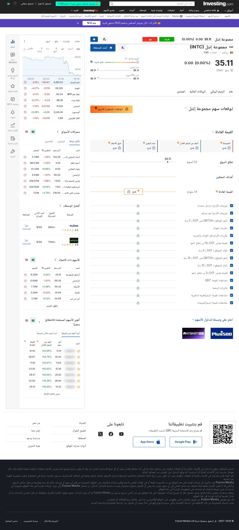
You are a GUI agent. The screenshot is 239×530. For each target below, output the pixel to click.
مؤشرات (66, 41)
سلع (56, 41)
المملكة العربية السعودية (195, 16)
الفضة (77, 88)
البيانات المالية (198, 91)
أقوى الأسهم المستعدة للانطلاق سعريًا (62, 322)
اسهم (48, 41)
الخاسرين (49, 141)
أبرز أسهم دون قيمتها (71, 333)
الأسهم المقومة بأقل (49, 16)
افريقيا (62, 16)
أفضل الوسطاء (71, 205)
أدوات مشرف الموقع (76, 445)
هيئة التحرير (34, 445)
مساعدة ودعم (33, 438)
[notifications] (15, 3)
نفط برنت (75, 100)
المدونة (82, 422)
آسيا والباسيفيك (75, 16)
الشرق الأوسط (90, 16)
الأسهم (227, 16)
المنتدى (181, 91)
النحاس (76, 106)
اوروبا (102, 16)
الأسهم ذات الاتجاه (69, 260)
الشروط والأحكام (51, 521)
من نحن (36, 422)
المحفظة (82, 438)
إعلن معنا (35, 430)
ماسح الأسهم (109, 11)
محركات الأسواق (70, 132)
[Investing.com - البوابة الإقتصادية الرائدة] (218, 3)
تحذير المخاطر (11, 521)
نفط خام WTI (73, 94)
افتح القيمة (98, 62)
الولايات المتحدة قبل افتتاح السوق (155, 16)
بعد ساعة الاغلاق (131, 16)
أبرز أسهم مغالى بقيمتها (47, 333)
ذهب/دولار (75, 82)
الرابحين (61, 141)
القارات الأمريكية (114, 16)
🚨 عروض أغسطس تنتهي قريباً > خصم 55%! (78, 3)
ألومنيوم (76, 112)
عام (231, 91)
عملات (77, 41)
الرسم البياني (217, 91)
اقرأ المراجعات (26, 227)
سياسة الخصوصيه (31, 521)
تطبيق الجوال (79, 430)
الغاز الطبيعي (74, 118)
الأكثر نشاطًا (74, 141)
